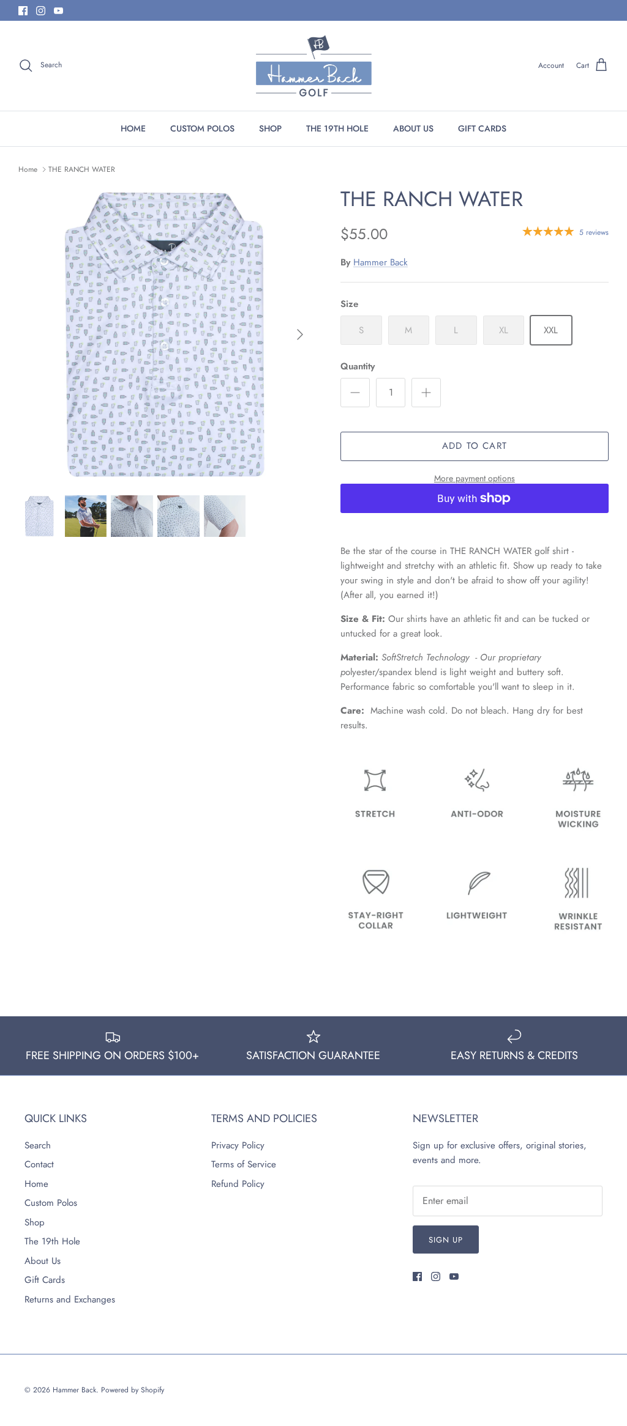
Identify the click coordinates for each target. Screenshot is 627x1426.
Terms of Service (243, 1164)
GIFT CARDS (482, 128)
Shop (34, 1222)
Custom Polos (50, 1203)
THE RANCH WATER (81, 169)
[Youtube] (58, 10)
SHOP (270, 128)
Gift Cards (44, 1280)
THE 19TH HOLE (337, 128)
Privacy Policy (238, 1145)
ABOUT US (413, 128)
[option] (166, 334)
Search (37, 1145)
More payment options (474, 478)
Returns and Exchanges (69, 1299)
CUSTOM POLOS (202, 128)
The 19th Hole (52, 1241)
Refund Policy (238, 1184)
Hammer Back (380, 262)
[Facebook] (23, 10)
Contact (39, 1164)
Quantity (357, 366)
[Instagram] (40, 10)
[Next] (300, 334)
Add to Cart (474, 446)
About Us (42, 1261)
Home (27, 169)
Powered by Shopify (132, 1389)
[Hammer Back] (314, 65)
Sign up (446, 1240)
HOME (133, 128)
